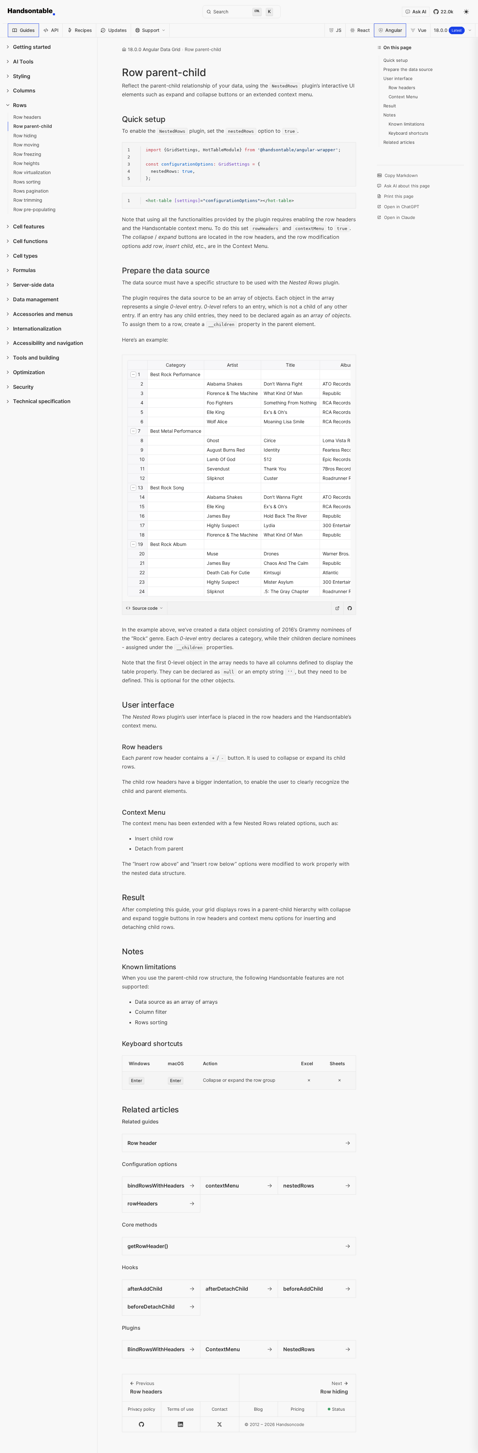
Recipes (83, 30)
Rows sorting (151, 1022)
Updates (117, 30)
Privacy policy (141, 1409)
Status (344, 1410)
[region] (239, 164)
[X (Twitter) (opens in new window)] (219, 1424)
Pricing (297, 1409)
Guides (27, 30)
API (55, 30)
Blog (258, 1409)
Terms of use (180, 1409)
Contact (220, 1409)
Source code (145, 608)
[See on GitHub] (349, 608)
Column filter (151, 1012)
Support (150, 30)
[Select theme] (466, 12)
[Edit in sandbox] (337, 608)
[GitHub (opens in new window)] (141, 1424)
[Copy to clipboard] (347, 150)
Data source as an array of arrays (176, 1001)
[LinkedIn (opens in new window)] (180, 1424)
